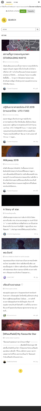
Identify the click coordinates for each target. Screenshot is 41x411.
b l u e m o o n (11, 315)
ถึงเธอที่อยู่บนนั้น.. (10, 213)
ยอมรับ (23, 11)
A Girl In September (13, 234)
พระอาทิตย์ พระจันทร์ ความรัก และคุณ (17, 256)
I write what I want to (12, 338)
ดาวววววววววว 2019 (11, 62)
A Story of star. (11, 209)
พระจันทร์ (7, 252)
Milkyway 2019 (11, 160)
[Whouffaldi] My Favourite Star (19, 334)
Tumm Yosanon (12, 88)
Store (16, 2)
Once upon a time (11, 289)
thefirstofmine (12, 361)
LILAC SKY (10, 277)
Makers (8, 2)
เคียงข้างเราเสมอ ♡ (13, 284)
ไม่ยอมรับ (31, 11)
